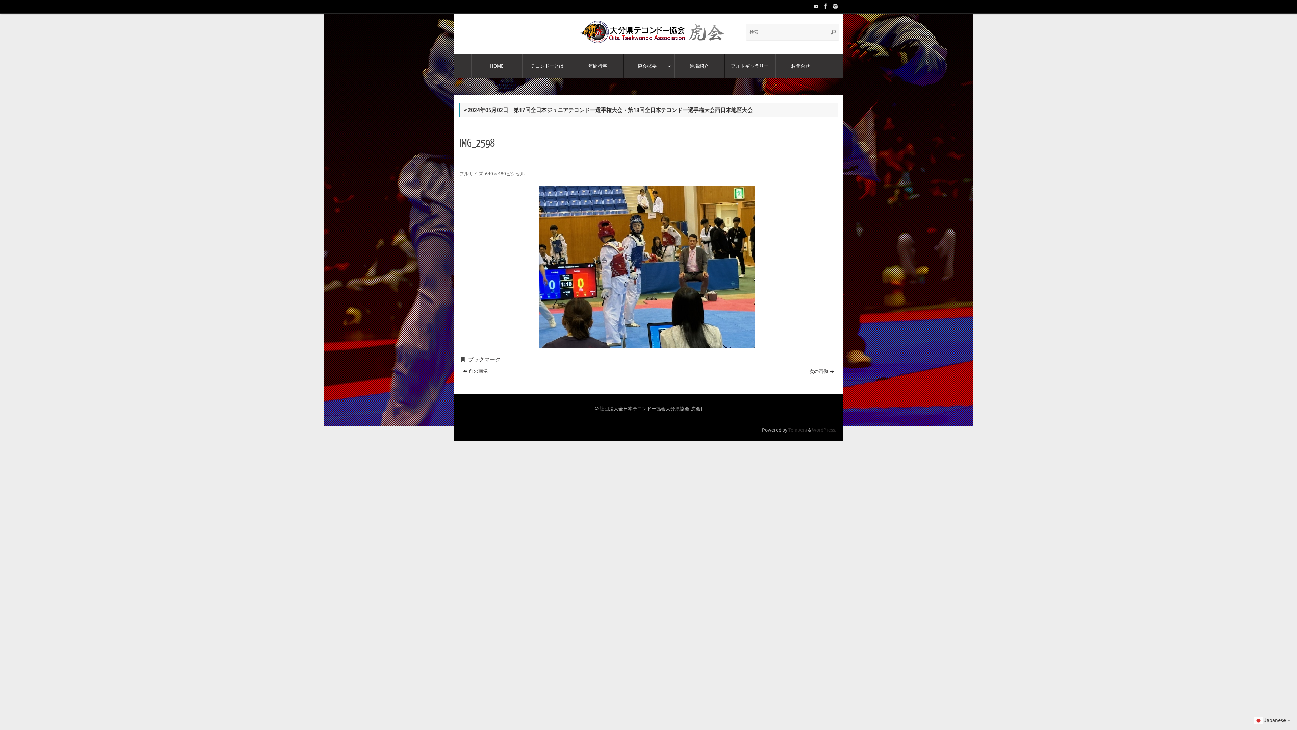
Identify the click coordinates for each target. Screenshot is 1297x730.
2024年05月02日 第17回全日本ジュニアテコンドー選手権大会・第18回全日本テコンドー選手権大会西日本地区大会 (608, 110)
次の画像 (818, 371)
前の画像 (478, 371)
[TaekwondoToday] (815, 6)
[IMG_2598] (646, 267)
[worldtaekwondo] (834, 6)
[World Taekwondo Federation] (825, 6)
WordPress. (824, 430)
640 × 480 (495, 174)
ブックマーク (484, 359)
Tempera (797, 430)
